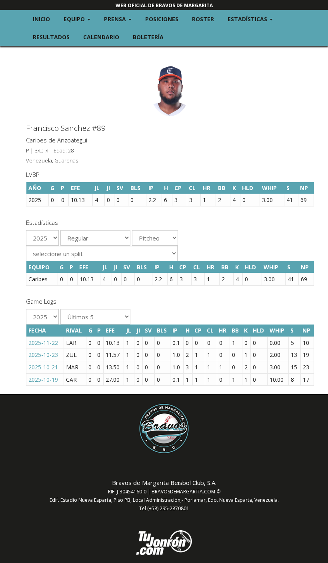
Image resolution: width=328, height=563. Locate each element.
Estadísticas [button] (254, 19)
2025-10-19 (43, 379)
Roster (203, 19)
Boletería (148, 37)
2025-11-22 (43, 343)
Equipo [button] (80, 19)
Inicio (41, 19)
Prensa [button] (121, 19)
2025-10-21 (43, 367)
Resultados (51, 37)
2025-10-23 (43, 355)
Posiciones (161, 19)
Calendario (101, 37)
